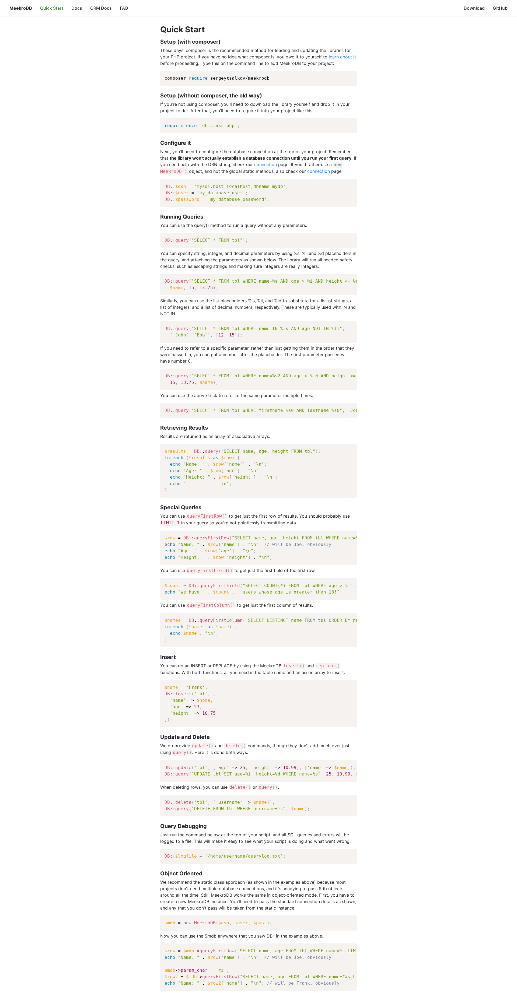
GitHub (500, 8)
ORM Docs (101, 8)
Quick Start (51, 8)
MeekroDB (20, 8)
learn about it (342, 56)
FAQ (124, 8)
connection (265, 164)
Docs (76, 8)
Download (474, 8)
